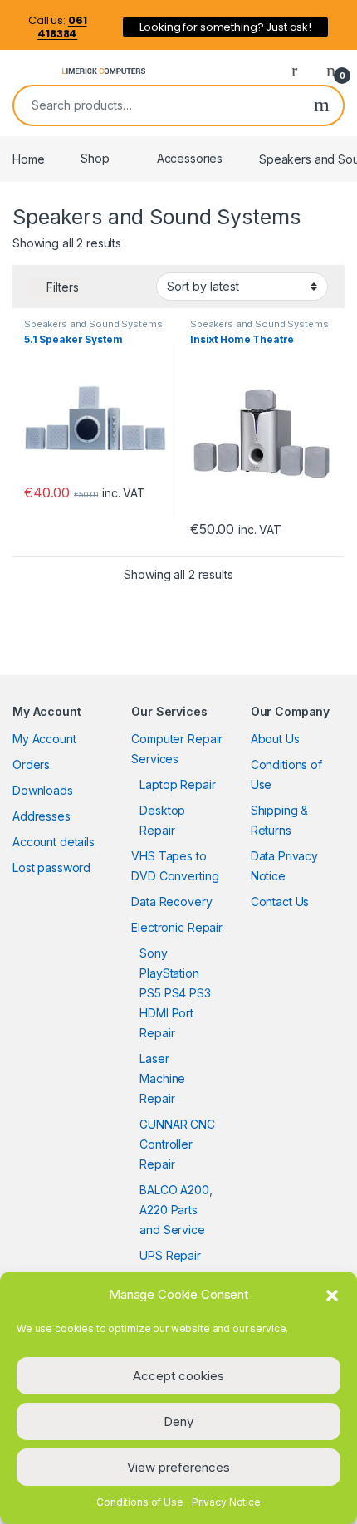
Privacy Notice (226, 1502)
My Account (44, 739)
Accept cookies (178, 1376)
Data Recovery (171, 901)
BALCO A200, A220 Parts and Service (175, 1210)
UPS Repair (170, 1255)
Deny (178, 1421)
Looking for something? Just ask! (225, 27)
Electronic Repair (177, 927)
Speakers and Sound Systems (93, 324)
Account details (53, 842)
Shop (95, 158)
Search (322, 105)
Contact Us (280, 901)
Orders (31, 764)
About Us (275, 739)
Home (28, 158)
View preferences (178, 1467)
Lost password (51, 867)
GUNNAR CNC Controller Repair (177, 1144)
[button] (332, 1294)
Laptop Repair (177, 784)
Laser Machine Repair (162, 1078)
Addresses (41, 816)
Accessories (190, 158)
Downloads (42, 790)
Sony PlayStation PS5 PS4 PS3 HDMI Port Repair (174, 993)
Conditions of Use (139, 1502)
